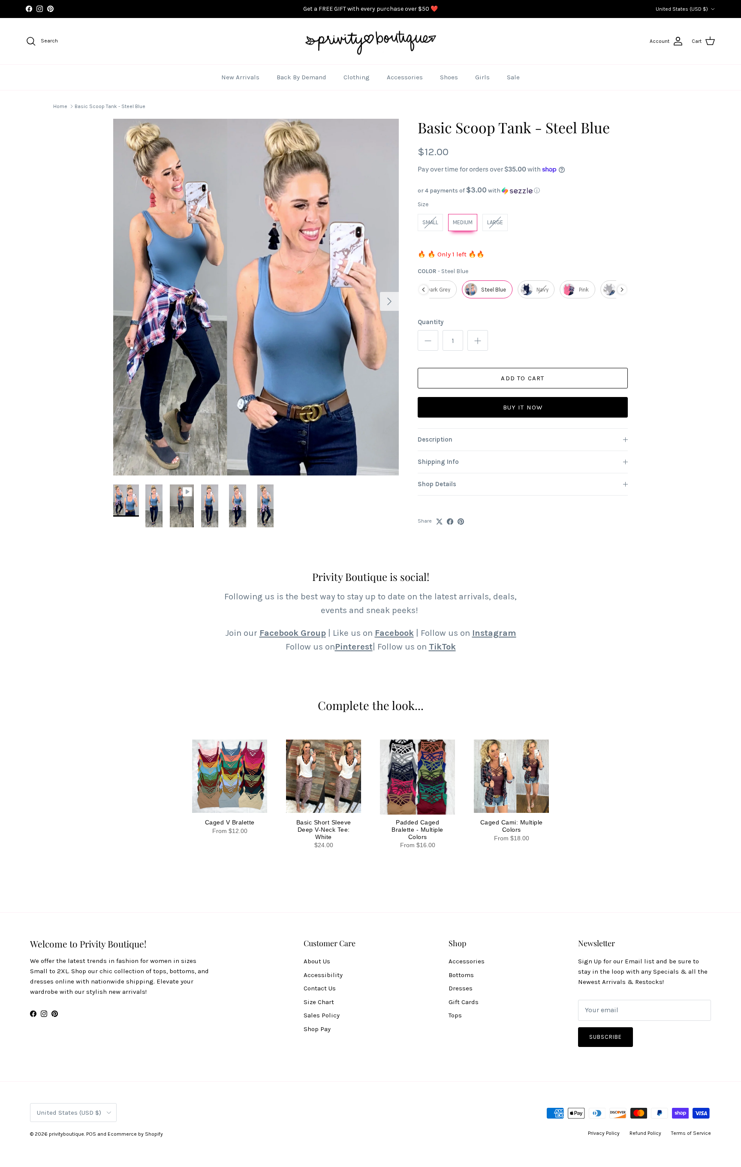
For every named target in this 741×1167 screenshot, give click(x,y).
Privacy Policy (604, 1133)
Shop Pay (317, 1029)
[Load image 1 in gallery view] (256, 297)
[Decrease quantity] (428, 340)
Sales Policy (322, 1015)
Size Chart (319, 1002)
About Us (317, 961)
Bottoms (461, 975)
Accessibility (323, 975)
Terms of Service (691, 1133)
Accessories (405, 77)
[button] (523, 190)
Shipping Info (438, 462)
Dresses (461, 988)
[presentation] (423, 289)
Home (60, 106)
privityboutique (66, 1134)
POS (91, 1134)
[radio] (430, 222)
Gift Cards (464, 1002)
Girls (482, 77)
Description (435, 439)
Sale (513, 77)
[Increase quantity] (477, 340)
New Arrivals (240, 77)
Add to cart (522, 378)
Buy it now (523, 407)
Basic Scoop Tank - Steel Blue (110, 106)
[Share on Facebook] (450, 521)
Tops (455, 1015)
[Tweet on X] (439, 521)
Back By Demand (301, 77)
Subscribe (605, 1037)
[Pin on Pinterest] (461, 521)
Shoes (449, 77)
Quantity (430, 322)
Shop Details (437, 484)
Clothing (356, 77)
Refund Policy (645, 1133)
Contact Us (320, 988)
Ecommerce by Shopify (135, 1134)
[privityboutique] (370, 41)
